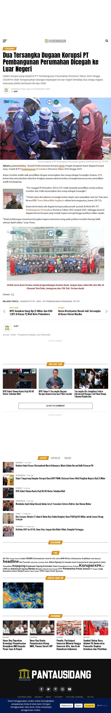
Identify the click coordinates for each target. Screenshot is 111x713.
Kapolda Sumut (71, 562)
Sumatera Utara (10, 571)
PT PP (77, 301)
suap (100, 569)
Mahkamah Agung (19, 569)
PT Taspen (94, 569)
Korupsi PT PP (28, 301)
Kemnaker (48, 566)
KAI (62, 562)
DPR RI (63, 559)
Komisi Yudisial (73, 566)
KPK (39, 301)
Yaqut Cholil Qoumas (54, 571)
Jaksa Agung (55, 562)
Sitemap (58, 697)
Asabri (23, 559)
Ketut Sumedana (60, 566)
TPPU (41, 571)
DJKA (58, 558)
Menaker (39, 569)
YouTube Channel (75, 697)
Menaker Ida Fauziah (50, 569)
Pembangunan (28, 168)
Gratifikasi (86, 559)
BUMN (29, 558)
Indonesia (34, 562)
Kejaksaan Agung (34, 566)
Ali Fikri (6, 559)
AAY (16, 91)
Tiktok (90, 697)
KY (103, 566)
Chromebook (38, 559)
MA (9, 569)
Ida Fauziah (24, 562)
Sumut (20, 571)
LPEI (5, 569)
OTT (60, 569)
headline (11, 561)
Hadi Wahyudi (96, 558)
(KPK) (62, 165)
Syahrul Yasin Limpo (31, 571)
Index (48, 697)
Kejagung (18, 565)
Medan (31, 568)
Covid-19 (48, 559)
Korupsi (86, 565)
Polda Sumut (83, 568)
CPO (53, 558)
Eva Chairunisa (74, 559)
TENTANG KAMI (24, 697)
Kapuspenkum (82, 562)
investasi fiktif (43, 562)
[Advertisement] (55, 19)
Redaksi (39, 697)
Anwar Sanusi (15, 558)
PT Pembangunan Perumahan (57, 301)
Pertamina (69, 568)
